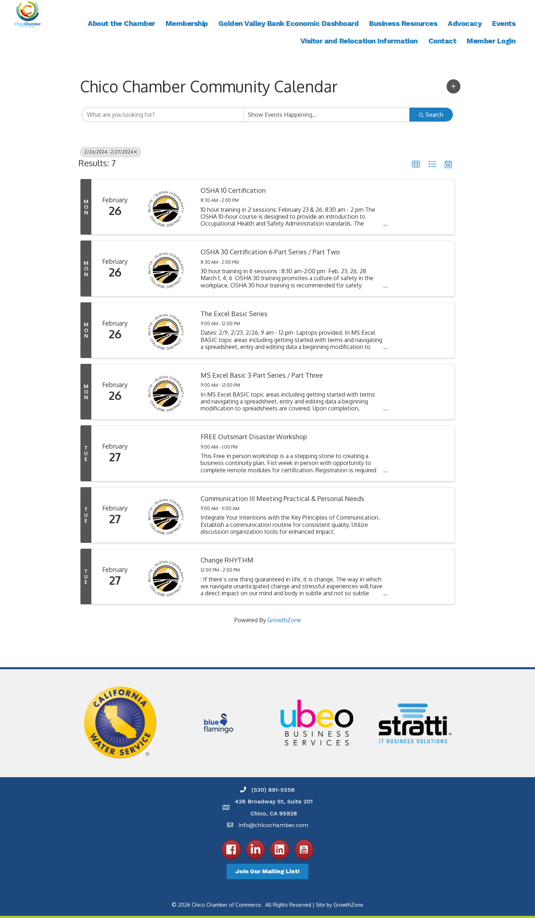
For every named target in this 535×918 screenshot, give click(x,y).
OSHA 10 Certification (233, 190)
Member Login (491, 40)
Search (434, 114)
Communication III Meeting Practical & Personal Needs (282, 498)
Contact (442, 40)
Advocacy (465, 23)
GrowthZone (284, 620)
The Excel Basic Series (234, 314)
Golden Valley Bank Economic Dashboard (288, 23)
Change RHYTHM (227, 560)
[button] (453, 86)
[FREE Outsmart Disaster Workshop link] (166, 453)
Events (503, 23)
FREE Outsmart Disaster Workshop (254, 437)
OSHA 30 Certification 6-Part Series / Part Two (270, 252)
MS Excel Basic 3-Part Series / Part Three (262, 375)
